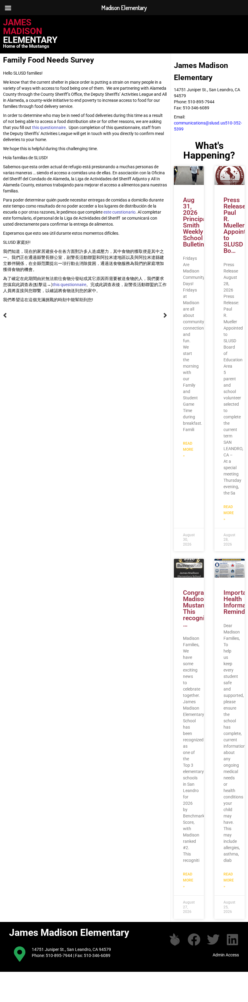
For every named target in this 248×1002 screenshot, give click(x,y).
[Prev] (44, 315)
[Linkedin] (232, 939)
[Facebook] (194, 939)
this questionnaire (49, 127)
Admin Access (226, 954)
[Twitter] (213, 939)
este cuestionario (119, 212)
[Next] (126, 315)
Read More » (188, 449)
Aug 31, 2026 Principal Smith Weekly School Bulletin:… (196, 222)
